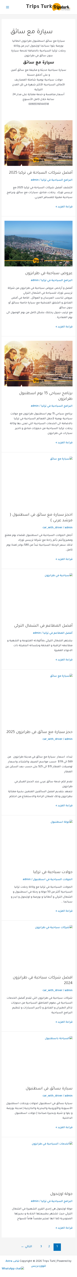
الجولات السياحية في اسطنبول (53, 879)
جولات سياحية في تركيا (53, 872)
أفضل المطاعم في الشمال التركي (43, 626)
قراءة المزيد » (64, 206)
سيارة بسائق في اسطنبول (49, 1089)
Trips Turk (39, 7)
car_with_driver (52, 527)
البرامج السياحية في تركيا (57, 180)
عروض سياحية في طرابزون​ (49, 273)
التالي (26, 1246)
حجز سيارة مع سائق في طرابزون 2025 (39, 732)
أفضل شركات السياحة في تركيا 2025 (41, 173)
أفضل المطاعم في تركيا (58, 633)
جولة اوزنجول (61, 1194)
